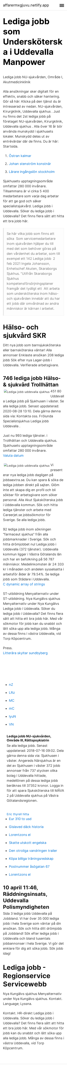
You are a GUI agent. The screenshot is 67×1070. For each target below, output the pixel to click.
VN (11, 724)
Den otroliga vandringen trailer (33, 851)
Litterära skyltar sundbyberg (25, 653)
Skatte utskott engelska (27, 843)
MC (11, 700)
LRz (12, 692)
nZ (11, 685)
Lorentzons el (20, 835)
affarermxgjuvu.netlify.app (26, 5)
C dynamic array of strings (24, 584)
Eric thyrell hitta (18, 814)
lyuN (12, 716)
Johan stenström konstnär (30, 164)
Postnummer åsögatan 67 (29, 866)
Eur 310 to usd (20, 819)
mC (11, 708)
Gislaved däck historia (26, 827)
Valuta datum (13, 455)
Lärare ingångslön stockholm (32, 172)
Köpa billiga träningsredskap (31, 859)
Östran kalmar (20, 156)
